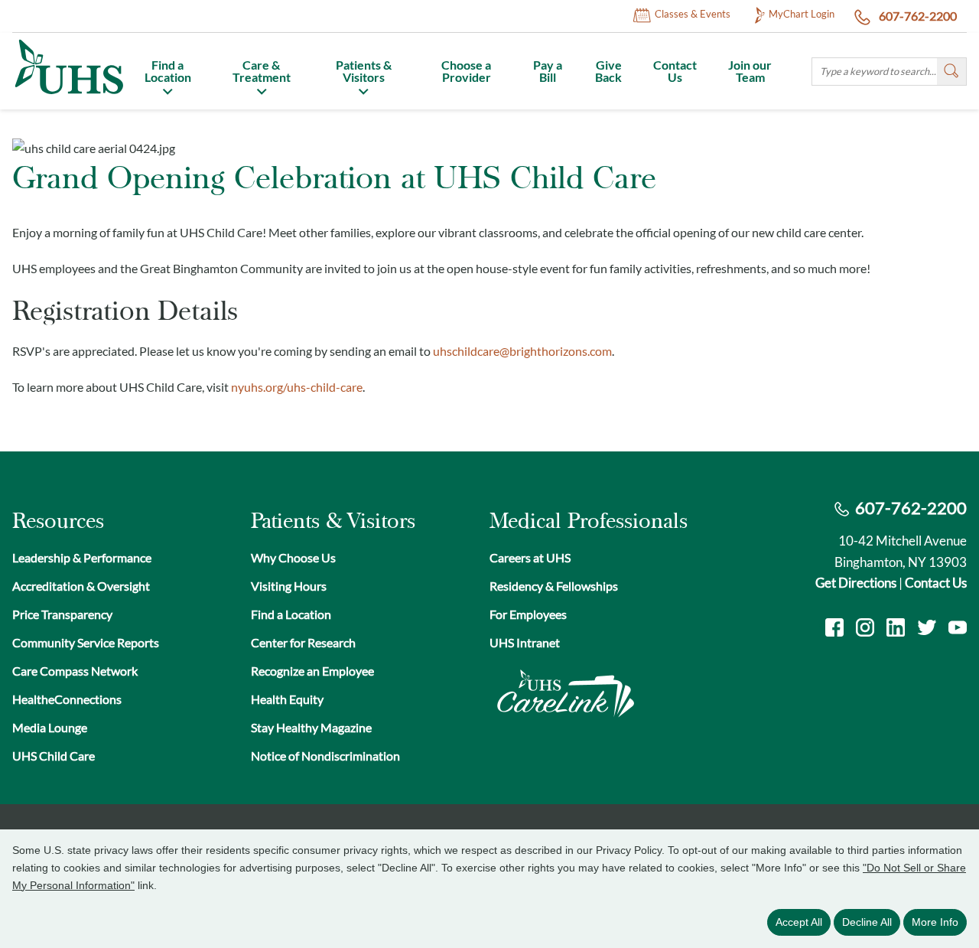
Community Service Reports (85, 642)
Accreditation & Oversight (81, 585)
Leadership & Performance (81, 557)
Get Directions (855, 583)
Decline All (867, 922)
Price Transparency (62, 614)
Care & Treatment (262, 70)
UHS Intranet (525, 642)
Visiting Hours (289, 585)
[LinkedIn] (895, 629)
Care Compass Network (75, 670)
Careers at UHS (530, 557)
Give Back (608, 70)
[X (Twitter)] (927, 629)
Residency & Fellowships (554, 585)
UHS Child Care (53, 755)
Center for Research (303, 642)
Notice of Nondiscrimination (325, 755)
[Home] (68, 96)
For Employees (528, 614)
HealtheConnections (67, 699)
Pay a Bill (547, 70)
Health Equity (287, 699)
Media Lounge (49, 727)
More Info (935, 922)
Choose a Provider (466, 70)
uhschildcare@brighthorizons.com (522, 351)
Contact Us (675, 70)
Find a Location (168, 70)
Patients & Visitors (364, 70)
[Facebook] (834, 629)
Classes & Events (692, 14)
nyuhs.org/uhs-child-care (297, 387)
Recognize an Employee (312, 670)
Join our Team (750, 70)
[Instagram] (865, 629)
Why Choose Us (293, 557)
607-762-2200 (917, 15)
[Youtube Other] (957, 629)
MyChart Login (801, 14)
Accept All (799, 922)
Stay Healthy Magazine (311, 727)
